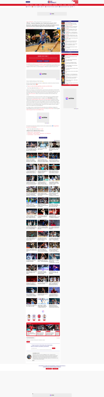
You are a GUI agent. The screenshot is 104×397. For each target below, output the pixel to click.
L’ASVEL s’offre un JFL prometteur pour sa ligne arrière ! (31, 333)
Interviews (76, 4)
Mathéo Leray (30, 132)
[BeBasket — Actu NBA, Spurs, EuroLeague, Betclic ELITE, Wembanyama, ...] (52, 1)
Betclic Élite (29, 331)
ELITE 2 (43, 6)
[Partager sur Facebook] (57, 28)
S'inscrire (53, 348)
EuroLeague (35, 6)
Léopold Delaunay (35, 99)
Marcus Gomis (41, 99)
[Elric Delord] (44, 316)
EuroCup (66, 76)
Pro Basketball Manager (48, 4)
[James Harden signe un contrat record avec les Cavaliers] (63, 83)
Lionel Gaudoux (30, 134)
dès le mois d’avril (32, 93)
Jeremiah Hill (42, 108)
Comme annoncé (42, 65)
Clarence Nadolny (37, 132)
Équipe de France (70, 4)
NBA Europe (67, 34)
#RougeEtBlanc (39, 86)
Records (64, 4)
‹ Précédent (41, 137)
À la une (27, 4)
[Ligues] (74, 6)
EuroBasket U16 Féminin (68, 25)
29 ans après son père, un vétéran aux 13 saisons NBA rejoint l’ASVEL (50, 333)
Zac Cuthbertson (48, 133)
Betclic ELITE (29, 6)
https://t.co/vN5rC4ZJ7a (32, 86)
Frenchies (40, 4)
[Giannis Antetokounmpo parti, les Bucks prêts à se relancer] (63, 46)
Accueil (27, 21)
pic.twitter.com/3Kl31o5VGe (47, 86)
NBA (39, 6)
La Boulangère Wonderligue (51, 6)
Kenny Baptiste (48, 99)
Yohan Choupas (29, 109)
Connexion (28, 341)
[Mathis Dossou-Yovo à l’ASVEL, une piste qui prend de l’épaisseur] (41, 327)
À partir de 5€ (49, 368)
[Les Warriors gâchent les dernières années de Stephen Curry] (63, 68)
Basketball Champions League (64, 6)
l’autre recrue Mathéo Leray (38, 109)
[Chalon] (39, 316)
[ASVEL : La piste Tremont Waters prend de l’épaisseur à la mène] (63, 38)
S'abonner (76, 2)
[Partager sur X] (59, 28)
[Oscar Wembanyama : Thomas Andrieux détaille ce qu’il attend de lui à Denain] (63, 44)
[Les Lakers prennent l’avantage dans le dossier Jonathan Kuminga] (63, 59)
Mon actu (31, 4)
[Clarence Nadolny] (29, 316)
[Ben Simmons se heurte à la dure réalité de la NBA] (63, 71)
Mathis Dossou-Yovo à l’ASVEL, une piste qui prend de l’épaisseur (40, 333)
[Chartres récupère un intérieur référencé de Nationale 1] (63, 49)
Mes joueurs (55, 4)
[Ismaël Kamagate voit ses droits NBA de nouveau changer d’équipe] (63, 65)
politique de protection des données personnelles (46, 349)
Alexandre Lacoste (36, 353)
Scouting (60, 4)
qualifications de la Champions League (39, 64)
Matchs (36, 4)
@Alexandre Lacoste (31, 28)
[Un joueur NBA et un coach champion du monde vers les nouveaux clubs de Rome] (63, 77)
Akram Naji (51, 108)
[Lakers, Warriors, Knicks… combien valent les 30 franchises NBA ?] (63, 80)
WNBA (72, 6)
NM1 (57, 6)
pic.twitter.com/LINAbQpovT (31, 127)
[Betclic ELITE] (34, 316)
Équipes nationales (68, 22)
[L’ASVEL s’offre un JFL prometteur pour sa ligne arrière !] (31, 327)
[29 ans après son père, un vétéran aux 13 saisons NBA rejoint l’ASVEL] (50, 327)
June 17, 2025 (40, 88)
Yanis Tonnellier (37, 134)
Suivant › (45, 137)
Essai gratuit (55, 368)
